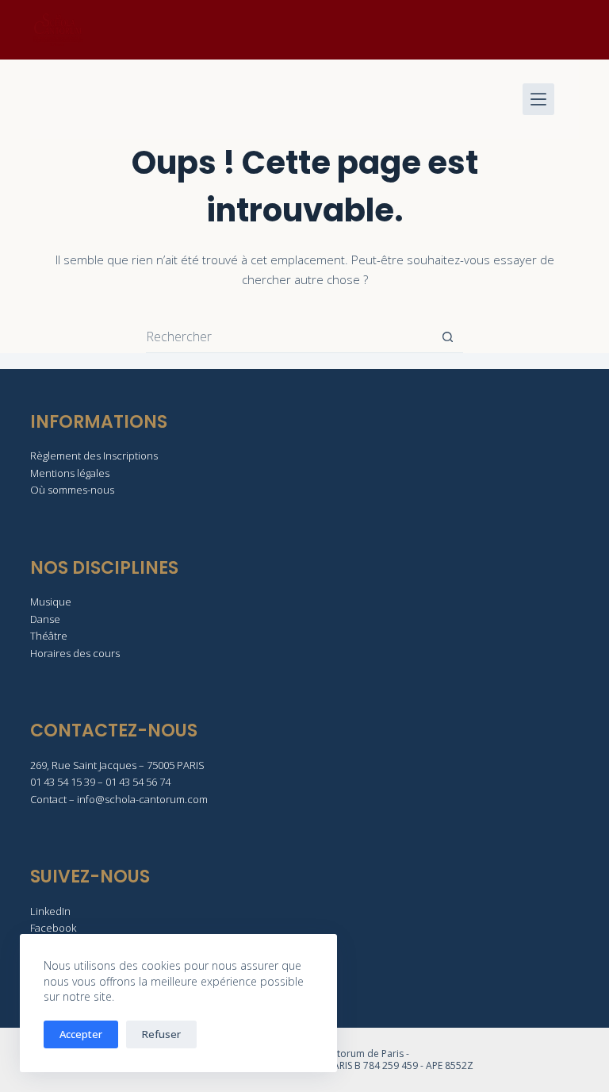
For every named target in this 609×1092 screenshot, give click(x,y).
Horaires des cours (75, 653)
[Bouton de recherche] (447, 336)
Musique (50, 601)
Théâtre (48, 636)
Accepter (80, 1034)
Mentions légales (69, 473)
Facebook (53, 928)
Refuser (161, 1034)
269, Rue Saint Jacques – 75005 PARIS (117, 765)
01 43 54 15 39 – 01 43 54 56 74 (100, 782)
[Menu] (538, 99)
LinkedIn (50, 911)
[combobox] (289, 336)
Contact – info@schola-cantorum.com (119, 799)
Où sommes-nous (72, 490)
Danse (45, 619)
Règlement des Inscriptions (94, 455)
